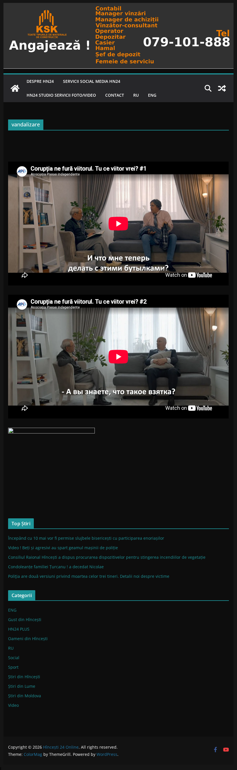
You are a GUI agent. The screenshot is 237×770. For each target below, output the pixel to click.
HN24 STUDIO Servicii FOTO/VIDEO (61, 95)
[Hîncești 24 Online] (15, 88)
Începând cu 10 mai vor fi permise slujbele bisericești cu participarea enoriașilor (86, 538)
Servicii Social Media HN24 (91, 81)
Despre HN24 (40, 81)
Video (13, 705)
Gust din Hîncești (24, 619)
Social (13, 657)
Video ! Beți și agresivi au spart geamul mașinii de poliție (63, 547)
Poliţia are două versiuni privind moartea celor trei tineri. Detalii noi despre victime (88, 576)
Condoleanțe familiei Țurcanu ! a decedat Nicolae (56, 566)
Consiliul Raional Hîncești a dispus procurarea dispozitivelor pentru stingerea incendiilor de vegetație (106, 557)
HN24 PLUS (18, 629)
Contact (114, 95)
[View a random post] (222, 88)
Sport (13, 667)
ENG (152, 95)
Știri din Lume (21, 686)
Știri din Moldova (24, 695)
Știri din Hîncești (24, 676)
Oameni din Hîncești (28, 638)
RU (136, 95)
